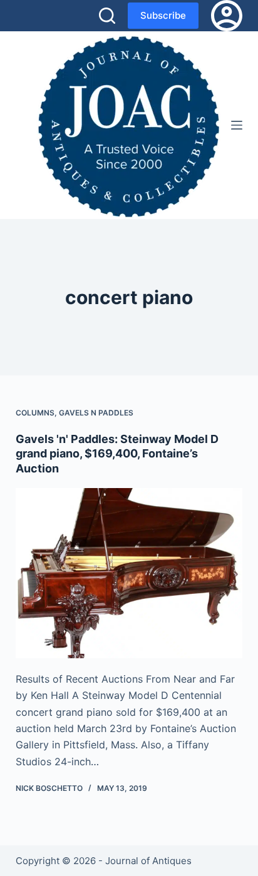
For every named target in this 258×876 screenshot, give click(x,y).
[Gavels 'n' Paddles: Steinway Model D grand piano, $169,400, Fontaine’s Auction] (129, 573)
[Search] (107, 16)
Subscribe (163, 15)
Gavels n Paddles (96, 412)
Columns (35, 412)
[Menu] (236, 125)
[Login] (226, 15)
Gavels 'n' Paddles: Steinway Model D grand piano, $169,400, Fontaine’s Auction (117, 453)
